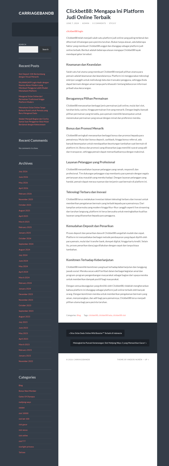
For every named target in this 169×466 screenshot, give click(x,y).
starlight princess (26, 446)
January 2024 (25, 288)
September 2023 (26, 311)
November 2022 (26, 361)
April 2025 (23, 216)
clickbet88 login (74, 31)
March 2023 (24, 344)
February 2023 (25, 350)
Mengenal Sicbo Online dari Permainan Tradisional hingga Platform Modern (31, 99)
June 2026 (23, 177)
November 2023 (26, 300)
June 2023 (23, 328)
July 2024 (23, 255)
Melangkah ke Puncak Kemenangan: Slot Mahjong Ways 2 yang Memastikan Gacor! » (110, 343)
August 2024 (24, 249)
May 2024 (23, 266)
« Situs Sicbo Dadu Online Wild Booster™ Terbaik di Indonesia (95, 333)
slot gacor (23, 424)
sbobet (22, 407)
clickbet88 (93, 315)
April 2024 (23, 272)
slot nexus (23, 430)
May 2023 (23, 333)
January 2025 (25, 233)
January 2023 (25, 355)
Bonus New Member (27, 391)
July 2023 (23, 322)
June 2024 (23, 261)
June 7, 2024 (72, 23)
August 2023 (24, 316)
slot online (23, 435)
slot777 (22, 441)
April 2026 (23, 188)
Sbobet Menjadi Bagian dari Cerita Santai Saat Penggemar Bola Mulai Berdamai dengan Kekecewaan (34, 122)
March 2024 (24, 277)
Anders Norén (134, 360)
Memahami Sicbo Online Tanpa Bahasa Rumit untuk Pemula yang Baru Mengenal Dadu (33, 110)
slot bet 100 (24, 419)
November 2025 (26, 199)
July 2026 (23, 171)
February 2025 (25, 227)
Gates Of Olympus (27, 396)
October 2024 (25, 238)
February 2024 (25, 283)
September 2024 (26, 244)
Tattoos (22, 452)
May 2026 (23, 182)
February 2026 (25, 193)
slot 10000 (23, 413)
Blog (21, 385)
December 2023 (26, 294)
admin (85, 23)
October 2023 (25, 305)
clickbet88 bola (105, 315)
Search (22, 44)
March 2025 (24, 222)
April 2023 (23, 339)
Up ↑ (147, 360)
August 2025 (24, 210)
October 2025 (25, 205)
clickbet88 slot (119, 315)
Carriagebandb (36, 13)
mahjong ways (25, 402)
